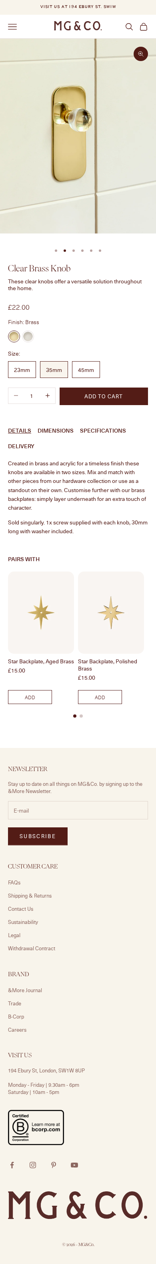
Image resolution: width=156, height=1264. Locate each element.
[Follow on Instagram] (33, 1165)
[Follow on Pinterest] (54, 1165)
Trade (14, 1003)
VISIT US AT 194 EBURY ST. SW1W (78, 7)
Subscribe (38, 836)
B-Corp (16, 1016)
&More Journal (25, 990)
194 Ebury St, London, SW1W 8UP (46, 1070)
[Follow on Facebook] (12, 1165)
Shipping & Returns (30, 895)
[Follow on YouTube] (74, 1165)
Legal (14, 935)
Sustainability (23, 922)
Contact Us (20, 908)
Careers (17, 1029)
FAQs (14, 882)
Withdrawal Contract (31, 948)
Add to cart (103, 396)
